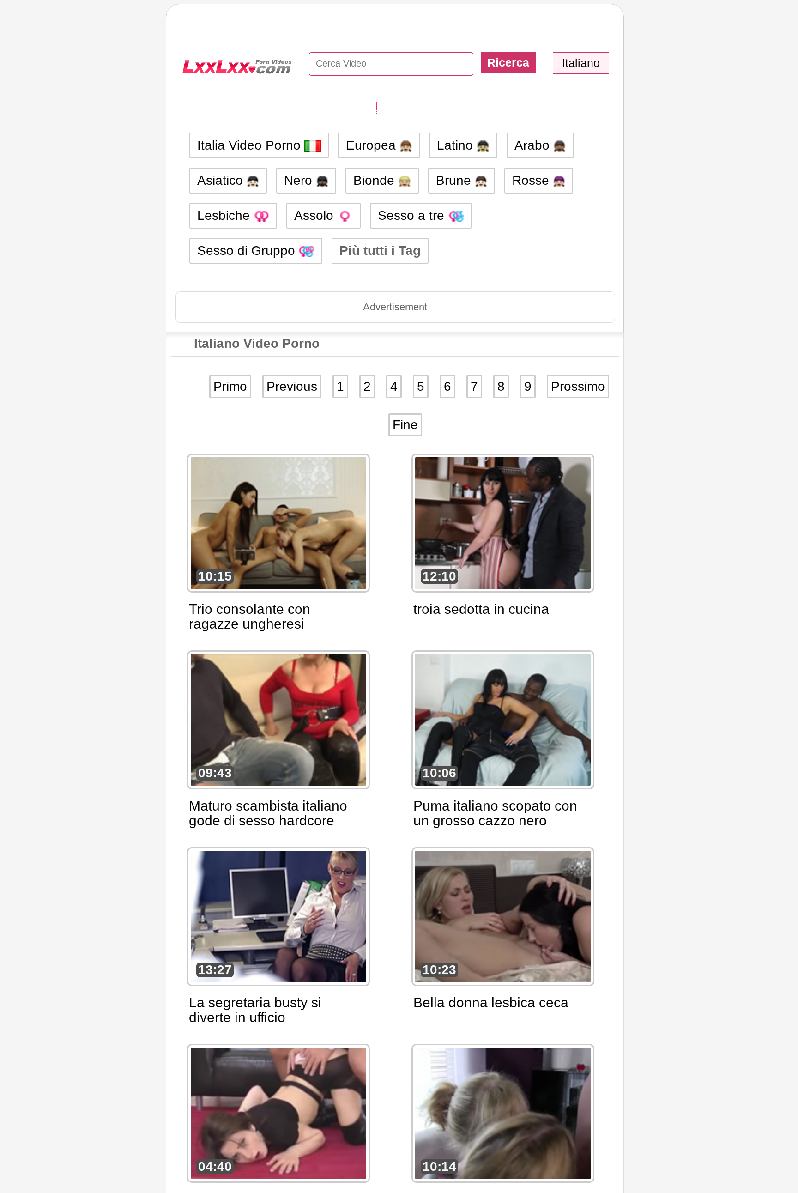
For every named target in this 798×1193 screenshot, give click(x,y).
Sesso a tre (413, 215)
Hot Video (570, 108)
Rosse (532, 180)
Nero (300, 180)
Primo (230, 386)
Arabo (533, 145)
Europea (372, 145)
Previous (291, 386)
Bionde (375, 180)
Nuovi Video (414, 108)
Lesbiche (225, 215)
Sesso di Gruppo (248, 250)
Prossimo (578, 386)
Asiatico (222, 180)
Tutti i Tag (345, 108)
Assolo (315, 215)
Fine (405, 425)
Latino (457, 145)
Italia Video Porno (250, 145)
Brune (455, 180)
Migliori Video (495, 108)
